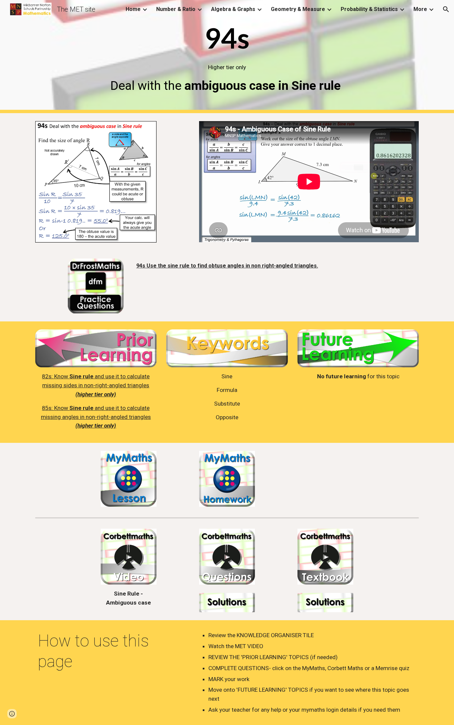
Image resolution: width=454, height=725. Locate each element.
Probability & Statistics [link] (369, 9)
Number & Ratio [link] (175, 9)
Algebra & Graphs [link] (233, 9)
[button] (446, 9)
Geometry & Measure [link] (298, 9)
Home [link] (133, 9)
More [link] (420, 9)
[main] (227, 57)
